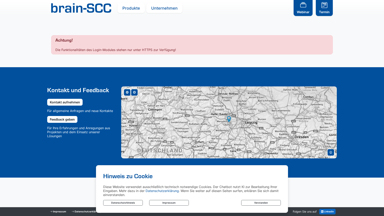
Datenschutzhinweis (123, 202)
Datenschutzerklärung (162, 191)
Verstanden (261, 202)
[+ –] (229, 122)
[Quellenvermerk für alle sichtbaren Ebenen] (331, 152)
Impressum (169, 202)
